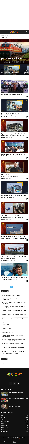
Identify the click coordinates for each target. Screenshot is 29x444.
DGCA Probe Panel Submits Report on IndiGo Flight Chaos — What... (13, 155)
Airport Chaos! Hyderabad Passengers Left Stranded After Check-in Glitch (13, 216)
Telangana (12, 437)
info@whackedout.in (17, 380)
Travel (2, 56)
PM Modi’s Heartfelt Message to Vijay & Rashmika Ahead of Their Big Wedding (14, 336)
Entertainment (22, 437)
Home (2, 35)
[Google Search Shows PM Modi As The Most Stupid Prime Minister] (4, 406)
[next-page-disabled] (4, 363)
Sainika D (3, 137)
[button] (2, 32)
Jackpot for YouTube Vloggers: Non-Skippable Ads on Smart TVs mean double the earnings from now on (14, 319)
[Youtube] (18, 383)
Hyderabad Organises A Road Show (12, 94)
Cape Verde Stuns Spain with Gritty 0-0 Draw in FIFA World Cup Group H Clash (14, 299)
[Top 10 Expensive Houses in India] (4, 394)
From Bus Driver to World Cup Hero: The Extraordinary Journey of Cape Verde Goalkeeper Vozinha (13, 294)
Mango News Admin (4, 62)
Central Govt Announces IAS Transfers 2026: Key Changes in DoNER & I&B (14, 303)
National (17, 437)
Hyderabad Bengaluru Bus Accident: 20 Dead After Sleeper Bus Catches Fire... (13, 134)
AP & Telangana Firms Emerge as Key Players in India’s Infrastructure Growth (13, 307)
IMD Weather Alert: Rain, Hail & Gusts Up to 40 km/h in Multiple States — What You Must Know (13, 340)
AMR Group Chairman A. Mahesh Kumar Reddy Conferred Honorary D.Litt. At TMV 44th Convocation (14, 311)
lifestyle (6, 35)
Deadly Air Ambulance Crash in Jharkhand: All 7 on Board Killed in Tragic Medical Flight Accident (14, 352)
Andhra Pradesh (6, 437)
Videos (13, 438)
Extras (16, 438)
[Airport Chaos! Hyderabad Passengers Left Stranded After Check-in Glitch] (14, 208)
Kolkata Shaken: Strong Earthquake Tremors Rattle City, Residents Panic (13, 323)
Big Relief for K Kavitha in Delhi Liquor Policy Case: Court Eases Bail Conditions (13, 327)
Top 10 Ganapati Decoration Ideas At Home (18, 398)
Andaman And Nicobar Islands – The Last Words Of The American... (14, 278)
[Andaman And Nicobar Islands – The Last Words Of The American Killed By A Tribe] (14, 269)
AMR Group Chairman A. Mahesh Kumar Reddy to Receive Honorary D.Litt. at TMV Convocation (14, 315)
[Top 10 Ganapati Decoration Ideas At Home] (4, 400)
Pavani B (3, 157)
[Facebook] (11, 383)
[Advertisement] (14, 15)
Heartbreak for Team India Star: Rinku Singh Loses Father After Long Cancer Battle (14, 332)
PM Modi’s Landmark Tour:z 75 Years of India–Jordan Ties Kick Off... (13, 175)
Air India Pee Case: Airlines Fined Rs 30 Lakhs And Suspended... (13, 257)
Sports (9, 438)
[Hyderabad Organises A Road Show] (14, 86)
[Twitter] (14, 383)
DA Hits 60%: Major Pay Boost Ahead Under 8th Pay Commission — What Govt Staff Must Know (13, 348)
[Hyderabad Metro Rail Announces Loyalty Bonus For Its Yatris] (14, 187)
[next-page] (17, 287)
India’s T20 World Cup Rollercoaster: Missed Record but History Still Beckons (13, 344)
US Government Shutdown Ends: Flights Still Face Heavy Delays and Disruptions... (14, 237)
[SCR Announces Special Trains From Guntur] (14, 51)
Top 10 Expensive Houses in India (16, 392)
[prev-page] (2, 363)
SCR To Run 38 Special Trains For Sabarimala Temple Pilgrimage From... (13, 114)
